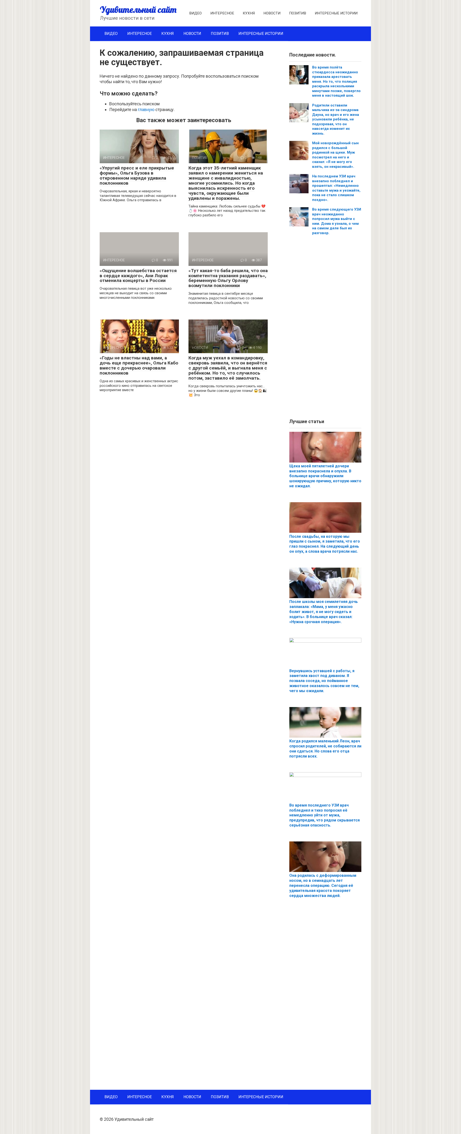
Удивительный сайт (138, 9)
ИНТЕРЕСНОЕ (222, 13)
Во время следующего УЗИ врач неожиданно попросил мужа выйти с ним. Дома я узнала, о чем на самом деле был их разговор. (336, 221)
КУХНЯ (249, 13)
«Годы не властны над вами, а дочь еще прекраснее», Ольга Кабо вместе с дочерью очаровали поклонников (139, 365)
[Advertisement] (325, 329)
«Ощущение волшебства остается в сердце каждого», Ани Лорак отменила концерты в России (138, 275)
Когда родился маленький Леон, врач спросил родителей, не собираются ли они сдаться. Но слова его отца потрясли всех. (325, 748)
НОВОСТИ (271, 13)
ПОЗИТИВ (297, 13)
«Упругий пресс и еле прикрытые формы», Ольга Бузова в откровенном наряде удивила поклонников (137, 175)
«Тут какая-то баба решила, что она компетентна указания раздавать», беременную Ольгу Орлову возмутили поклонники (228, 278)
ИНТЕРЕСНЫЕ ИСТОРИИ (336, 13)
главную (146, 109)
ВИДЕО (195, 13)
